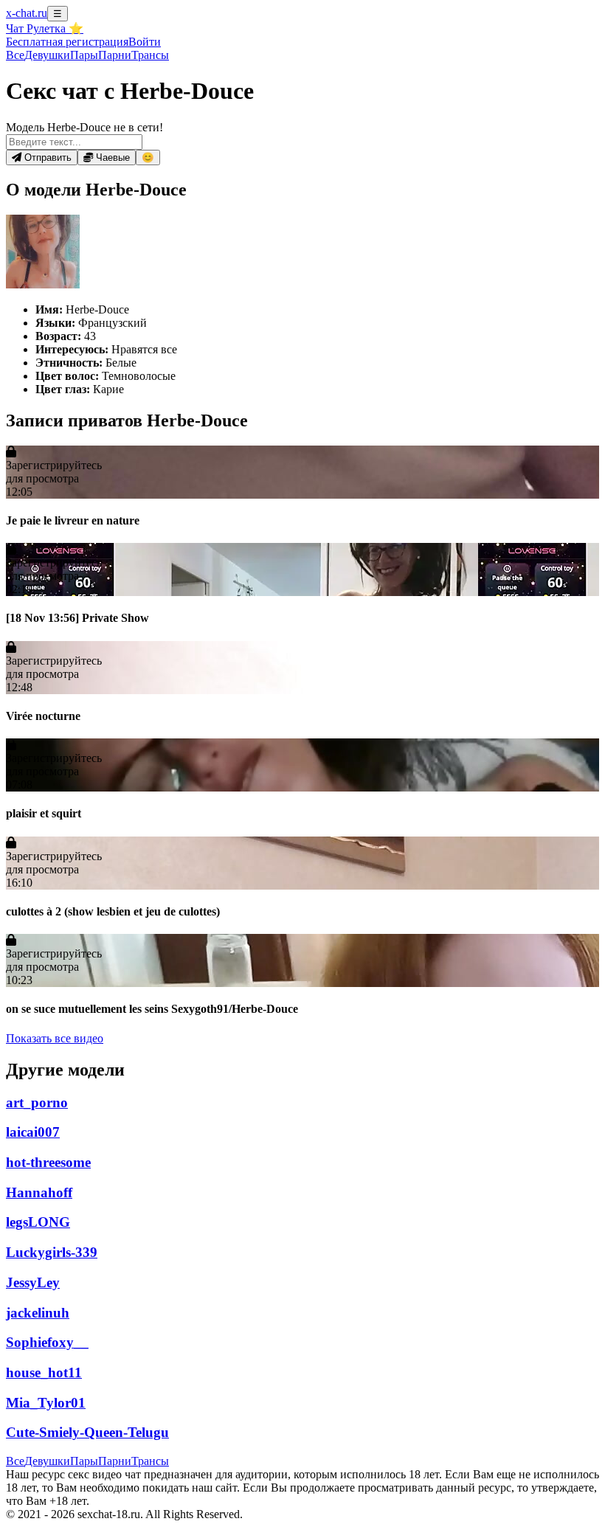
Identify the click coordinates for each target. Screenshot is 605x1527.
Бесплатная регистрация (67, 41)
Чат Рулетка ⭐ (44, 28)
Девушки (47, 55)
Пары (84, 55)
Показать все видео (54, 1038)
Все (15, 55)
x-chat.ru (26, 13)
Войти (144, 41)
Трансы (150, 55)
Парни (114, 55)
